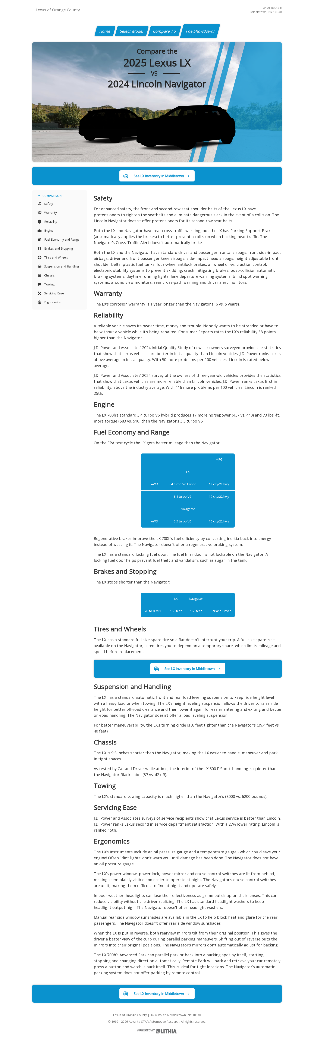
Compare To (165, 31)
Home (105, 31)
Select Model (131, 31)
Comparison (52, 196)
